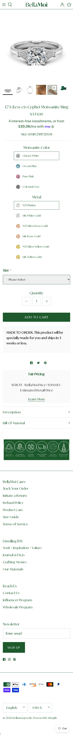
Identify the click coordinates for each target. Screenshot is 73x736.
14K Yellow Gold (32, 257)
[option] (36, 46)
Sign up (13, 647)
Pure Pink (28, 176)
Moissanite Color (36, 147)
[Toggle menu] (4, 5)
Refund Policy (13, 503)
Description (12, 412)
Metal (36, 197)
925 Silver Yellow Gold (36, 246)
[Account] (61, 5)
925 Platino (29, 205)
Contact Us (11, 593)
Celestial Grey (31, 186)
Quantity (36, 293)
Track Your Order (15, 488)
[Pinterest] (14, 659)
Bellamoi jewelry (22, 718)
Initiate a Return (15, 495)
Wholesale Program (17, 607)
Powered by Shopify (45, 718)
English (11, 708)
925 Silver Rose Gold (35, 226)
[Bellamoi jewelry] (37, 4)
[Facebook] (4, 659)
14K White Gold (32, 215)
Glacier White (31, 155)
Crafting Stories (15, 562)
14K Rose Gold (31, 236)
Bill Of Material (14, 423)
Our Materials (13, 569)
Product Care (13, 510)
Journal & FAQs (14, 555)
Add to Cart (36, 317)
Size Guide (11, 517)
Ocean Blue (30, 166)
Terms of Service (15, 524)
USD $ (37, 708)
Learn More (36, 399)
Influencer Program (17, 600)
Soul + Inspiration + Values (22, 548)
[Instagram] (9, 659)
